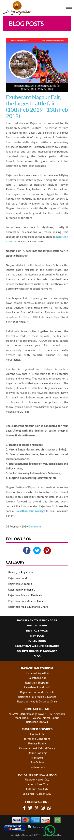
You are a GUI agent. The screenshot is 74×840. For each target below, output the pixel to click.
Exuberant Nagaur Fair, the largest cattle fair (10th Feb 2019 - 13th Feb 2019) (37, 106)
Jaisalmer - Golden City (37, 793)
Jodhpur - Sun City (37, 789)
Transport (37, 757)
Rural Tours (37, 641)
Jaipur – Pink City (37, 784)
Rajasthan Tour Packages (37, 620)
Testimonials (37, 767)
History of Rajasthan (20, 572)
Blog (37, 656)
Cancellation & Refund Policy (37, 748)
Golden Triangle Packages (37, 651)
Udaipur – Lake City (37, 779)
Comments (34, 526)
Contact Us (37, 734)
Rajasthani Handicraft (21, 589)
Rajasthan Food (17, 578)
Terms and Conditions (37, 738)
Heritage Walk (37, 631)
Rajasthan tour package (30, 511)
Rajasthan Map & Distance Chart (28, 606)
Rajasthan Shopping (20, 583)
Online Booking (37, 752)
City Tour (37, 636)
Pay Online (37, 762)
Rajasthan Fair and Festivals (25, 595)
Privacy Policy (37, 743)
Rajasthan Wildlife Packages (37, 646)
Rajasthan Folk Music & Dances (27, 601)
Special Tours (37, 625)
